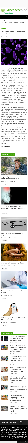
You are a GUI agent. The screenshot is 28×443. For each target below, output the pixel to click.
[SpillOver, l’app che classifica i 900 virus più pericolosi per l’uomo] (14, 308)
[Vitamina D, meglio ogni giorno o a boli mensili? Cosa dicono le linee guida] (4, 378)
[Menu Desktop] (2, 17)
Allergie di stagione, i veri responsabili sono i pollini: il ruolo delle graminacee (13, 177)
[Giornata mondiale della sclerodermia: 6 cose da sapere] (14, 280)
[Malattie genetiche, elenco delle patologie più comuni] (14, 224)
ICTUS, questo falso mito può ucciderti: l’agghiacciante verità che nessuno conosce (13, 207)
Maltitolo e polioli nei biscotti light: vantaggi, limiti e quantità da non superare (18, 369)
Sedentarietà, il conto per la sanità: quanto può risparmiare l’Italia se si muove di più (18, 359)
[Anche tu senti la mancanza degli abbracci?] (14, 252)
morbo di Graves (14, 90)
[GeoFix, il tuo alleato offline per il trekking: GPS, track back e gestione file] (4, 338)
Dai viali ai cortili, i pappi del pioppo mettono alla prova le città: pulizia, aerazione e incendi (18, 409)
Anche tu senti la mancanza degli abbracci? (13, 263)
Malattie (3, 28)
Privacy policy (21, 422)
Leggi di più (4, 184)
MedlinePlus (7, 146)
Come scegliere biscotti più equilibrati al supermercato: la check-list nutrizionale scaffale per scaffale (18, 348)
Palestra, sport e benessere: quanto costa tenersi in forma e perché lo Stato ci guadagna (18, 388)
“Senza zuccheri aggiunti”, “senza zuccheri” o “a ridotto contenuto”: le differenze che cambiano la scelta (18, 398)
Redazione (5, 422)
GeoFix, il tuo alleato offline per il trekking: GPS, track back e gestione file (17, 338)
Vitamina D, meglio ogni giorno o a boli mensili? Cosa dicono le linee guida (18, 378)
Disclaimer (13, 422)
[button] (26, 17)
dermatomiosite (19, 92)
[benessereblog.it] (14, 11)
